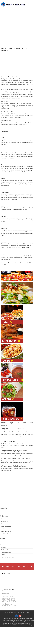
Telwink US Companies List (7, 557)
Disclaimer (3, 547)
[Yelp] (20, 617)
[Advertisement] (17, 28)
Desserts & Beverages (6, 526)
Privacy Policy (4, 549)
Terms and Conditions (6, 552)
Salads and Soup (5, 521)
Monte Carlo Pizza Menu (6, 531)
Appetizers (3, 528)
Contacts (3, 554)
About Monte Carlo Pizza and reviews (9, 533)
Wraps (2, 519)
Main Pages (3, 511)
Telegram (31, 625)
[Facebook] (16, 617)
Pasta (2, 524)
